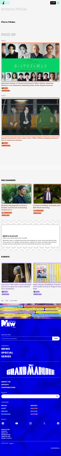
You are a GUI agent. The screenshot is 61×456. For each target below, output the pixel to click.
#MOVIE (34, 408)
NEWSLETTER (6, 335)
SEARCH (4, 392)
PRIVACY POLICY (6, 438)
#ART (3, 408)
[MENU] (58, 2)
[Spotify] (2, 424)
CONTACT (4, 431)
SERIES (6, 356)
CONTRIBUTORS (8, 387)
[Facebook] (58, 424)
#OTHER (34, 414)
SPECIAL (7, 353)
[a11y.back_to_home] (5, 2)
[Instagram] (30, 424)
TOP (2, 300)
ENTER (56, 338)
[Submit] (57, 396)
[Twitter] (44, 424)
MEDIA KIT (4, 433)
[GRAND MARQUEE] (30, 369)
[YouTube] (16, 424)
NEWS (5, 349)
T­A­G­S (6, 300)
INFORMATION (5, 434)
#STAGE (33, 411)
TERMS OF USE (5, 436)
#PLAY (4, 405)
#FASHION (5, 414)
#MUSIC (33, 405)
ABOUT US (5, 382)
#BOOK (4, 411)
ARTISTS (5, 385)
